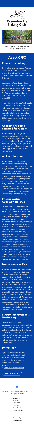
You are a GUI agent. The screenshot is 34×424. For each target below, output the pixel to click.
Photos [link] (17, 400)
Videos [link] (17, 403)
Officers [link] (17, 408)
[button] (3, 3)
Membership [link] (17, 398)
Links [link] (17, 405)
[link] (17, 14)
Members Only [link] (17, 410)
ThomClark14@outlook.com (14, 368)
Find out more (11, 373)
